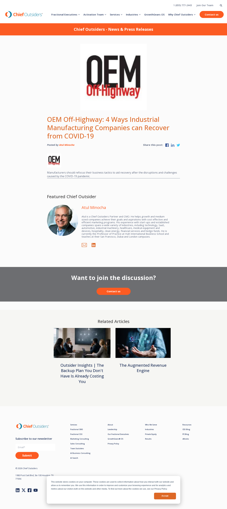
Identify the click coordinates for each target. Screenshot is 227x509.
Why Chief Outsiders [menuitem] (180, 14)
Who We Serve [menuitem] (151, 425)
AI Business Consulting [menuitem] (80, 453)
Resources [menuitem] (186, 425)
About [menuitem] (110, 425)
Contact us (212, 14)
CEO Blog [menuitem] (186, 429)
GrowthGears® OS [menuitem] (115, 439)
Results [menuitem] (148, 439)
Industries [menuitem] (132, 14)
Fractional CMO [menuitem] (76, 429)
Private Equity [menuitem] (151, 434)
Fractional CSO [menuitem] (76, 434)
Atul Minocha (66, 144)
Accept (165, 496)
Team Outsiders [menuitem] (77, 448)
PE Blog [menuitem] (185, 434)
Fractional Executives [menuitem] (64, 14)
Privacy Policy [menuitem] (113, 444)
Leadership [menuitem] (112, 429)
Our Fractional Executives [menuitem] (118, 434)
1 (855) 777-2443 (182, 5)
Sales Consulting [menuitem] (77, 444)
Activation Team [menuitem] (93, 14)
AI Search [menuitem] (74, 458)
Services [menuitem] (115, 14)
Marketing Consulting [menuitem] (79, 439)
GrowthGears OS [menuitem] (154, 14)
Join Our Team (204, 5)
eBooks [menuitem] (185, 439)
